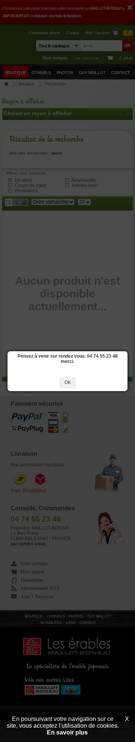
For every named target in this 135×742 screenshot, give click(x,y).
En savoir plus (67, 732)
